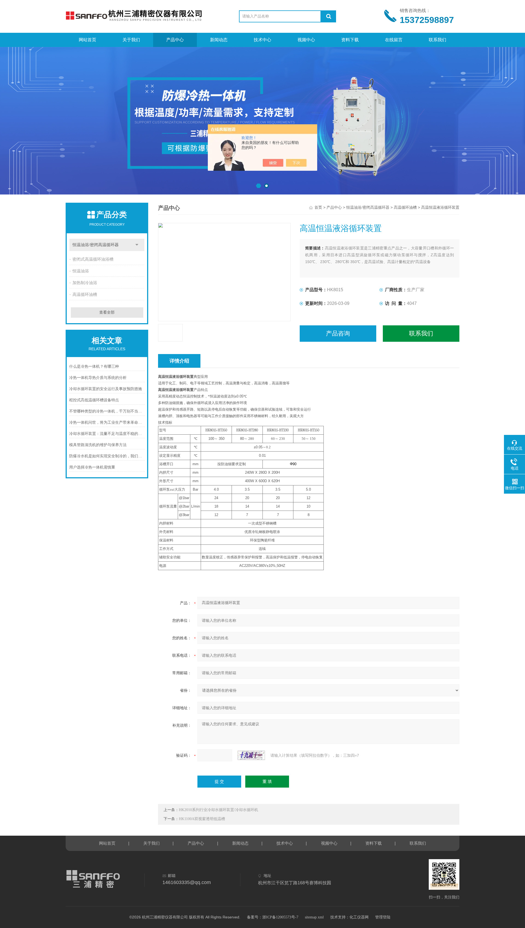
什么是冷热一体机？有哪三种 (94, 366)
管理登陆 (382, 917)
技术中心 (262, 39)
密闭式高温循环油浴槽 (92, 259)
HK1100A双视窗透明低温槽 (202, 819)
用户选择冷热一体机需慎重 (92, 467)
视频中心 (306, 39)
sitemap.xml (314, 917)
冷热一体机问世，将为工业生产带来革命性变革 (107, 422)
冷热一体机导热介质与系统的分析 (98, 378)
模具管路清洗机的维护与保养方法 (98, 445)
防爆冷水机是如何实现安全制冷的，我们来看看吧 (107, 456)
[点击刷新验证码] (251, 755)
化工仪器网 (359, 917)
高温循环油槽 (84, 294)
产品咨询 (338, 333)
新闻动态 (219, 39)
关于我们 (131, 39)
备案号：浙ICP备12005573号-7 (272, 917)
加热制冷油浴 (84, 283)
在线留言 (393, 39)
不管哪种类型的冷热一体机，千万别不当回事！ (107, 411)
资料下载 (350, 39)
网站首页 (87, 39)
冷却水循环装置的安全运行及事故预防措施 (105, 389)
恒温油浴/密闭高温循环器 (95, 245)
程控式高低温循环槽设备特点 (94, 400)
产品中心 (175, 39)
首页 (318, 207)
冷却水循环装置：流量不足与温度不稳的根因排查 (107, 434)
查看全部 (107, 312)
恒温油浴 (80, 271)
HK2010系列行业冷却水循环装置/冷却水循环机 (218, 810)
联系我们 (437, 39)
